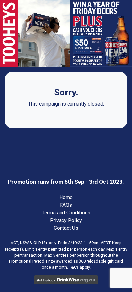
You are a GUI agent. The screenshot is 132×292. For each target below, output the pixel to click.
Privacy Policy (66, 220)
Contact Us (66, 228)
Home (66, 197)
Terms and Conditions (66, 213)
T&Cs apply (79, 267)
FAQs (66, 205)
